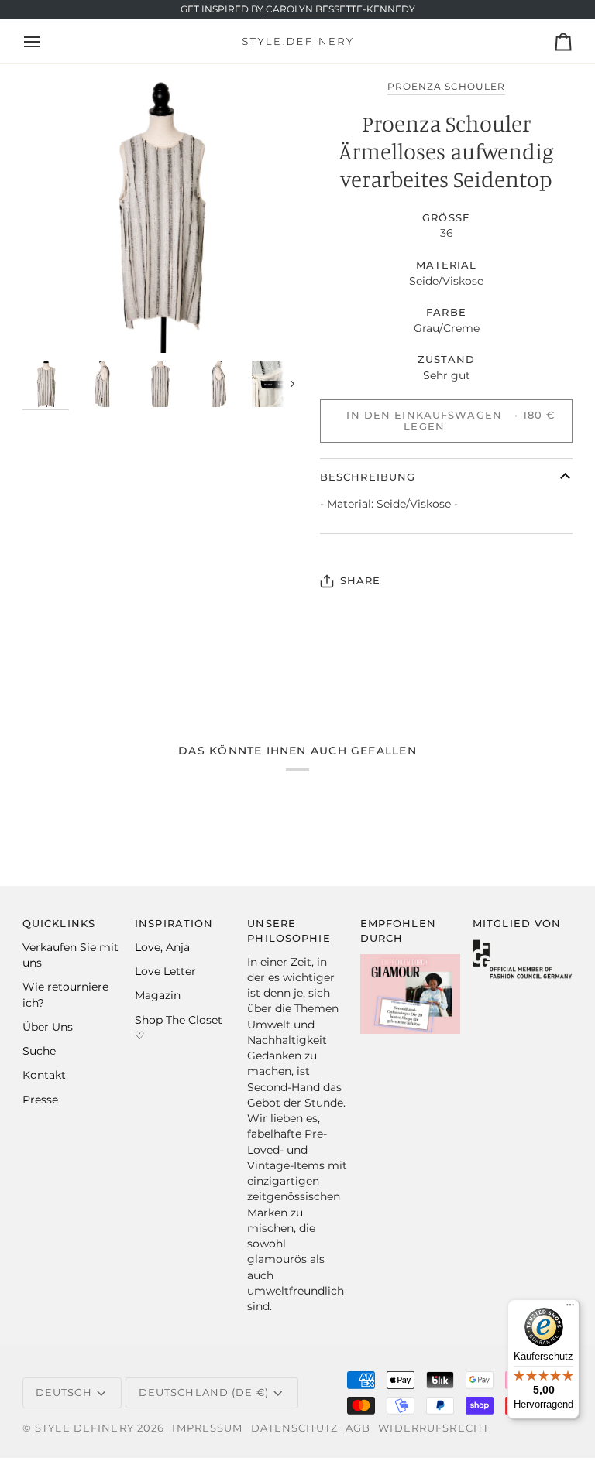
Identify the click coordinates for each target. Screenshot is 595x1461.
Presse (40, 1099)
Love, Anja (162, 947)
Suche (39, 1051)
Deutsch (64, 1392)
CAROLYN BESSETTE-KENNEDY (340, 9)
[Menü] (570, 1308)
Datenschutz (294, 1428)
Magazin (158, 995)
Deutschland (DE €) (204, 1392)
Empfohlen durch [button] (398, 931)
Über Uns (47, 1027)
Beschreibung (368, 477)
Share (360, 581)
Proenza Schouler (446, 86)
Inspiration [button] (174, 923)
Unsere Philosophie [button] (288, 931)
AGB (358, 1428)
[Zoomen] (160, 215)
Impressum (207, 1428)
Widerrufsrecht (433, 1428)
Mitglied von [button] (517, 923)
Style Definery (84, 1428)
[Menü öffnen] (45, 41)
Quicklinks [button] (58, 923)
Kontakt (44, 1075)
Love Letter (165, 971)
